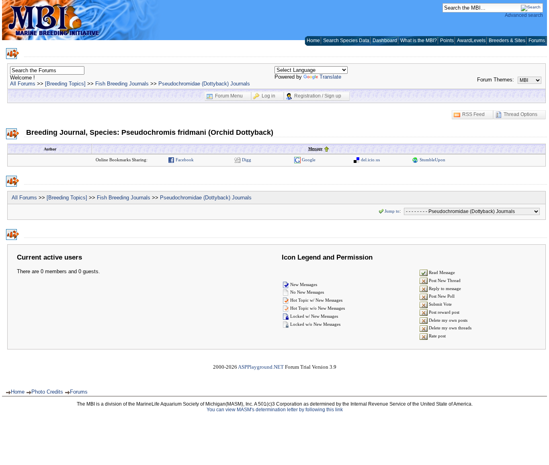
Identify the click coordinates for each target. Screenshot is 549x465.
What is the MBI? (418, 40)
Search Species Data (346, 40)
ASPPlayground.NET (261, 367)
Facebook (184, 159)
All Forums (22, 84)
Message (315, 148)
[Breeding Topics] (65, 84)
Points (447, 40)
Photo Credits (47, 392)
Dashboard (385, 40)
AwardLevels (471, 40)
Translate (330, 77)
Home (313, 40)
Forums (537, 40)
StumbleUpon (431, 159)
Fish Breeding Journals (122, 84)
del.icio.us (370, 159)
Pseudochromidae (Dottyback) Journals (204, 84)
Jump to (392, 211)
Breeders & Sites (507, 40)
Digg (246, 159)
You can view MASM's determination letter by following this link (275, 409)
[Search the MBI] (531, 7)
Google (308, 159)
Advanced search (524, 15)
